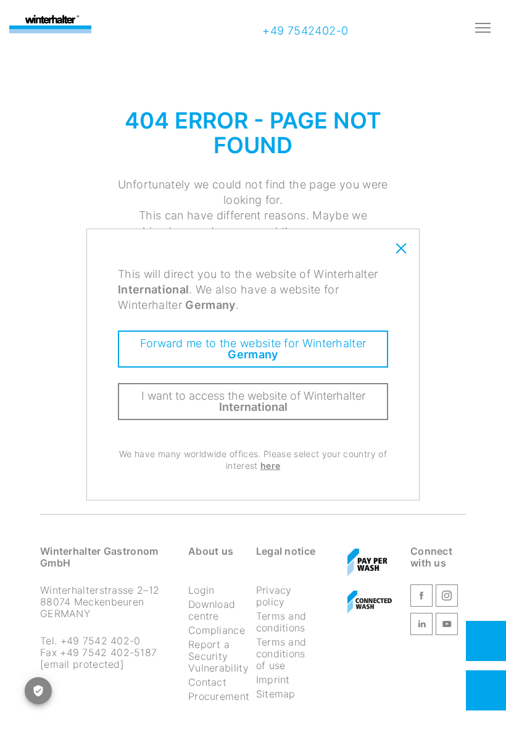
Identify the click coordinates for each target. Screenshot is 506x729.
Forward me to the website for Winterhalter (253, 349)
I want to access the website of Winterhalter (253, 401)
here (270, 465)
